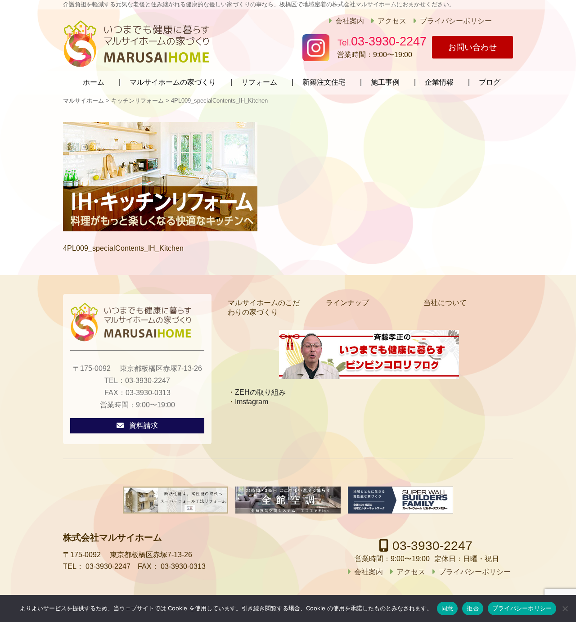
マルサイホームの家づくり (173, 82)
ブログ (489, 82)
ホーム (93, 82)
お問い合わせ (472, 47)
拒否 (473, 608)
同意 (447, 608)
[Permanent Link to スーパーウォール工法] (175, 500)
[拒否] (564, 608)
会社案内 (349, 21)
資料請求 (143, 425)
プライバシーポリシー (456, 21)
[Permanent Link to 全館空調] (288, 500)
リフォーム (259, 82)
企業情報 (439, 82)
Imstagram (251, 402)
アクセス (392, 21)
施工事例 (385, 82)
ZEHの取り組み (260, 392)
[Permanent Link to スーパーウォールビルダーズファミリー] (400, 500)
